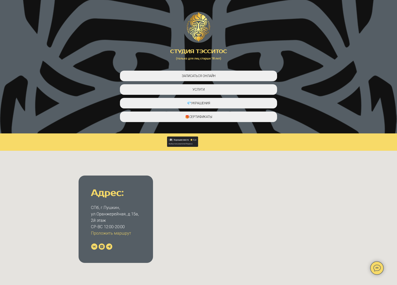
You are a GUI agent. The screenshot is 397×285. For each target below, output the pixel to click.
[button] (198, 89)
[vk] (94, 246)
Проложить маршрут (111, 233)
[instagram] (102, 246)
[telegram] (109, 246)
